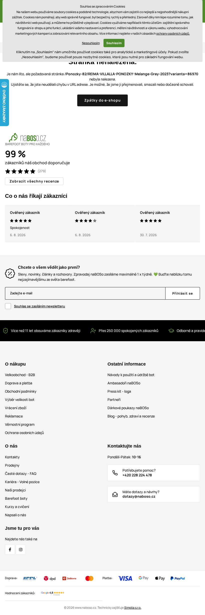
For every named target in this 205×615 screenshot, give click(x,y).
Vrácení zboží (15, 407)
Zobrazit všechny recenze (34, 181)
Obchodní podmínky (20, 391)
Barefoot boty (16, 498)
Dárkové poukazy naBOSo (128, 407)
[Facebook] (10, 550)
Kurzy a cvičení (17, 506)
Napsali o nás (15, 514)
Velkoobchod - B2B (20, 374)
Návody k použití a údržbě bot (131, 374)
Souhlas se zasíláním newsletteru (39, 306)
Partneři (114, 399)
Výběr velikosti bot (19, 399)
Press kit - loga (119, 391)
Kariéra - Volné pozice (22, 481)
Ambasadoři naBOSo (124, 383)
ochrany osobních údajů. (173, 33)
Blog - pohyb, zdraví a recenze (131, 416)
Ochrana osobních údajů (24, 432)
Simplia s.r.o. (132, 607)
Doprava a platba (18, 383)
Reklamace (14, 416)
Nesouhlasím (91, 43)
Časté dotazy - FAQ (20, 473)
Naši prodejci (15, 490)
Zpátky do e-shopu (102, 100)
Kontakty (12, 457)
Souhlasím (114, 43)
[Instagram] (21, 550)
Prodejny (12, 465)
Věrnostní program (19, 424)
